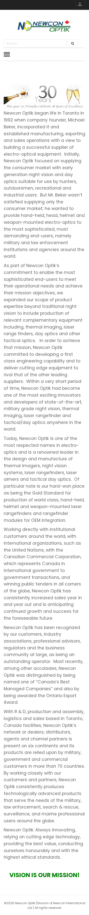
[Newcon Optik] (44, 26)
